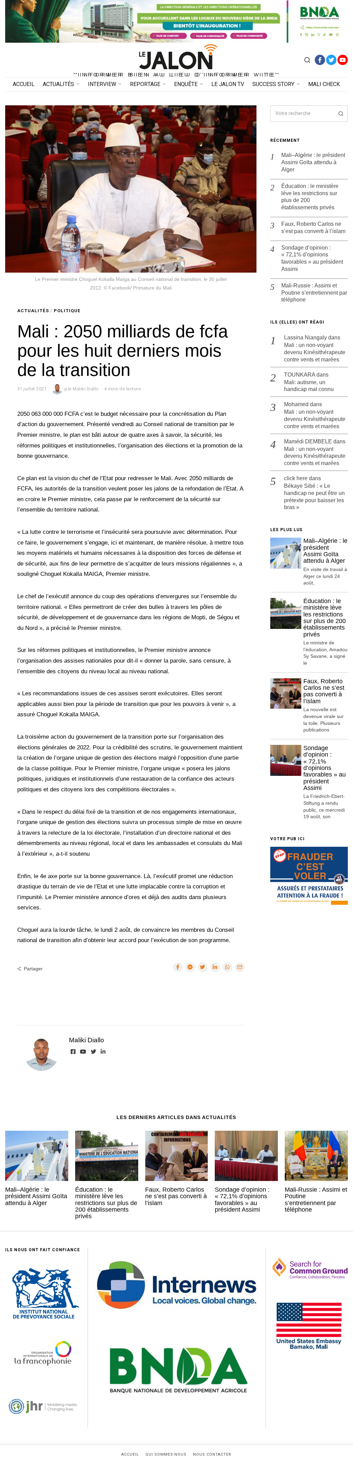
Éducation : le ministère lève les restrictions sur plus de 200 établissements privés (310, 196)
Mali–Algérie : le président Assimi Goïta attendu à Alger (313, 162)
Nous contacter (212, 1454)
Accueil (23, 84)
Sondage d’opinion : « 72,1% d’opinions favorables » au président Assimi (312, 258)
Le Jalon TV (227, 84)
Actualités (58, 84)
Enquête (186, 84)
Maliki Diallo (86, 1040)
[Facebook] (320, 60)
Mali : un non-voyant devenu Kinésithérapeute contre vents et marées (314, 352)
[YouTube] (342, 60)
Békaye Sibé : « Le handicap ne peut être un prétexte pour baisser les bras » (314, 496)
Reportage (145, 84)
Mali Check (324, 84)
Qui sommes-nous (165, 1454)
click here (295, 478)
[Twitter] (331, 60)
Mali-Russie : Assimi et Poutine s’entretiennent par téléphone (314, 293)
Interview (102, 84)
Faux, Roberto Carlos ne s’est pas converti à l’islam (313, 227)
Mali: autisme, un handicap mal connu (309, 385)
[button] (339, 113)
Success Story (273, 84)
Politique (67, 310)
